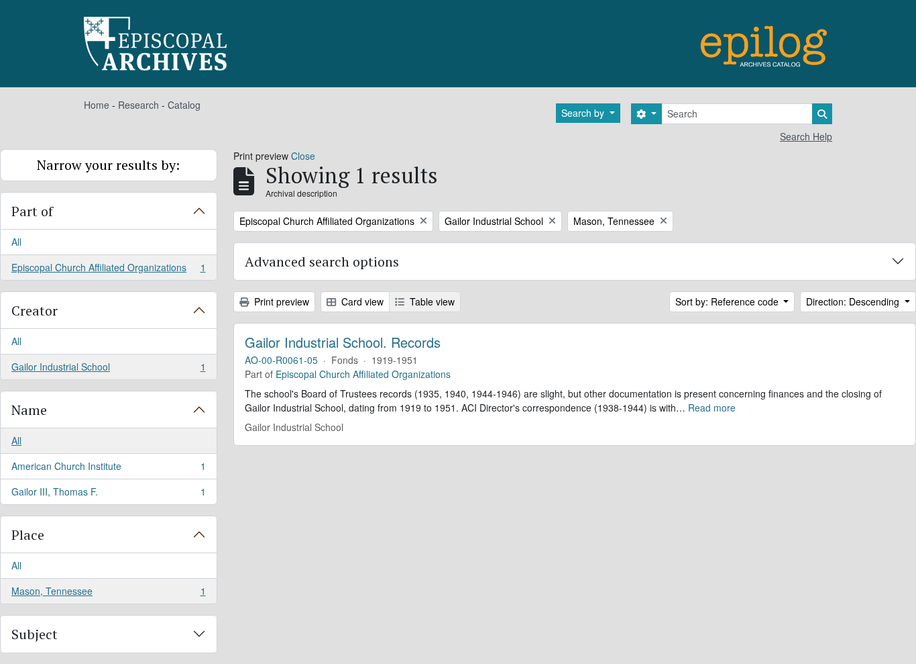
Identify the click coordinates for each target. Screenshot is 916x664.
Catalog (184, 104)
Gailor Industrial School (108, 369)
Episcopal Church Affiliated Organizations (108, 270)
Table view (431, 301)
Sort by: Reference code (728, 301)
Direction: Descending (854, 301)
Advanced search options (322, 261)
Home (96, 104)
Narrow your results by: (108, 165)
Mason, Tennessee (108, 594)
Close (303, 155)
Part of (32, 211)
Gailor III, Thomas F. (108, 494)
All (16, 241)
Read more (712, 407)
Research (138, 104)
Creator (34, 310)
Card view (361, 301)
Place (27, 535)
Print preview (280, 301)
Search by (584, 113)
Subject (34, 634)
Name (29, 410)
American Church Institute (108, 469)
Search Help (806, 136)
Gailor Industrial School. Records (343, 342)
